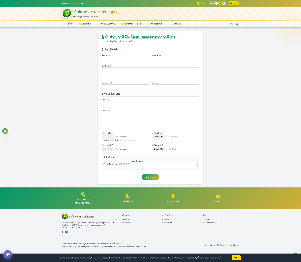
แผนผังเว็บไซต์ (141, 247)
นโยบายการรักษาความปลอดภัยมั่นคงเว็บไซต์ (119, 247)
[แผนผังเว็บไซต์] (237, 24)
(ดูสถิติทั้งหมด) (234, 245)
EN (203, 3)
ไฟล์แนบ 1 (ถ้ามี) (107, 133)
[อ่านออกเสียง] (8, 254)
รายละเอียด (106, 110)
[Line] (79, 3)
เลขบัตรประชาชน (158, 55)
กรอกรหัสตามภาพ (137, 161)
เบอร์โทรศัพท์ (107, 83)
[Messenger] (76, 3)
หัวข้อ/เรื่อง (106, 100)
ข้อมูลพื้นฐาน (126, 219)
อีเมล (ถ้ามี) (156, 83)
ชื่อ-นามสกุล (106, 55)
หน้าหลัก (71, 23)
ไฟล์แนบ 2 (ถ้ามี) (157, 133)
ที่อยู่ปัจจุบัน (106, 66)
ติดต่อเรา (66, 3)
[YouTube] (82, 3)
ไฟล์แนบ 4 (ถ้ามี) (157, 145)
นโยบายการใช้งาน (68, 247)
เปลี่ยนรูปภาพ (123, 163)
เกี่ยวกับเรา (86, 23)
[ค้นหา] (231, 24)
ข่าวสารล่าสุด (207, 219)
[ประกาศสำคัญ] (5, 131)
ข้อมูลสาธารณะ (157, 23)
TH (199, 3)
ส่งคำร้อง (152, 177)
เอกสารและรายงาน (168, 219)
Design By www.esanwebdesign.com (108, 243)
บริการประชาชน (108, 23)
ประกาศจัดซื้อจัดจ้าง (210, 222)
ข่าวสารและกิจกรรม (133, 23)
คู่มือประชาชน (167, 222)
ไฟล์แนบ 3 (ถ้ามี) (107, 145)
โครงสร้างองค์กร (127, 222)
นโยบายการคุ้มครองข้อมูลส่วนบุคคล (89, 247)
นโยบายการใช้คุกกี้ (192, 258)
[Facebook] (73, 3)
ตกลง (236, 257)
